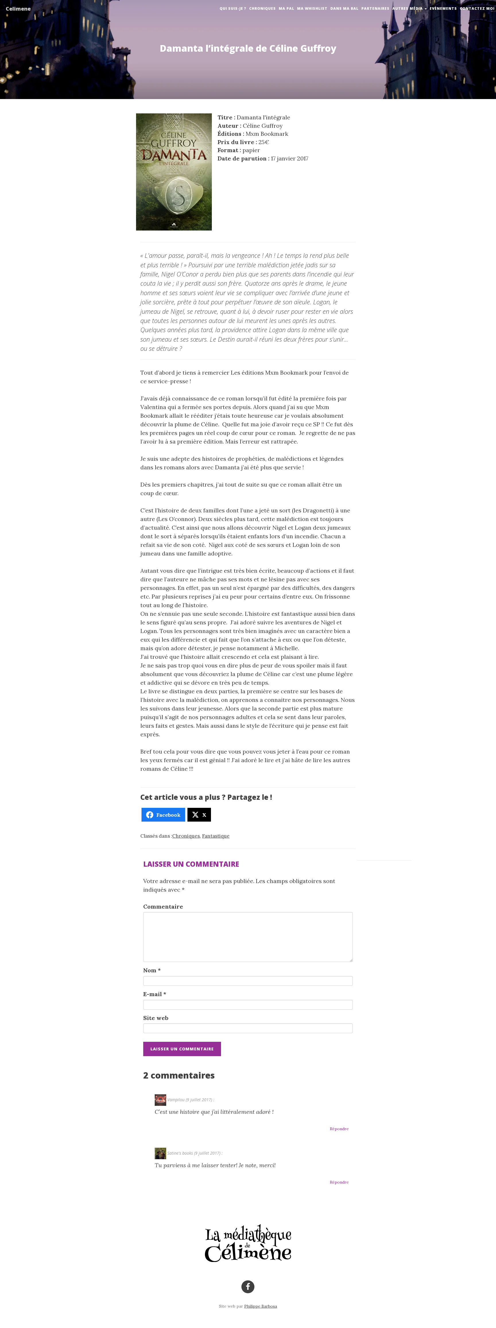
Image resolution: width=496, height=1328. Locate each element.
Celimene (18, 8)
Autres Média (408, 8)
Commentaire (163, 906)
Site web (155, 1017)
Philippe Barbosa (260, 1306)
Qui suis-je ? (233, 8)
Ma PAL (286, 8)
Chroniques (262, 8)
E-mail (154, 994)
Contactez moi (477, 8)
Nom (152, 970)
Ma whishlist (312, 8)
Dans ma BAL (344, 8)
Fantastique (216, 836)
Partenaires (375, 8)
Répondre (339, 1128)
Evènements (443, 8)
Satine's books (180, 1153)
